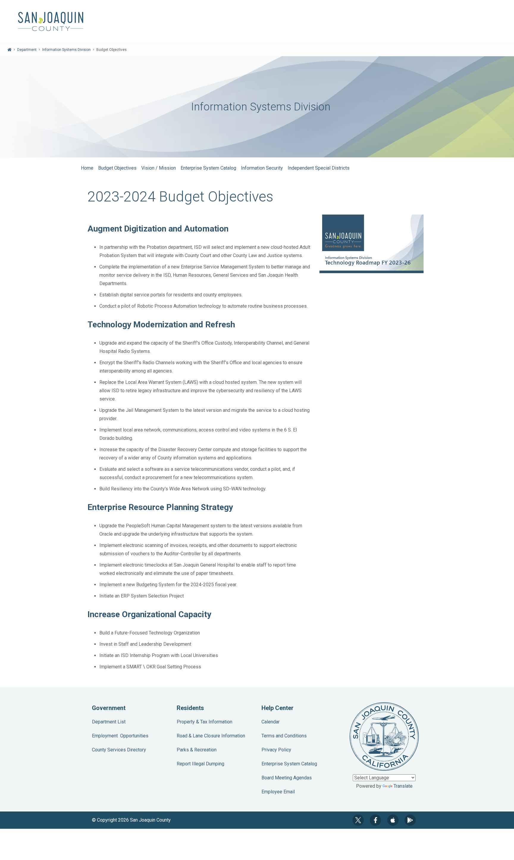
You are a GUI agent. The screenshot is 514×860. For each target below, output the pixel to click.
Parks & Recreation (197, 750)
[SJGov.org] (257, 21)
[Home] (9, 50)
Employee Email (278, 792)
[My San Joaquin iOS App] (393, 820)
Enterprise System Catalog (208, 168)
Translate (403, 786)
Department (27, 50)
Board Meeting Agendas (286, 778)
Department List (109, 722)
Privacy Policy (276, 750)
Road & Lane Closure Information (211, 736)
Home (87, 168)
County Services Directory (119, 750)
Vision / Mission (158, 168)
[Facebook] (375, 820)
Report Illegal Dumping (200, 764)
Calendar (270, 722)
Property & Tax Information (204, 722)
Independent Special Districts (319, 168)
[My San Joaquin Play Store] (410, 820)
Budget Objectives (117, 168)
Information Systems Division (66, 50)
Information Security (262, 168)
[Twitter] (358, 820)
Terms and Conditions (284, 736)
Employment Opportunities (120, 736)
